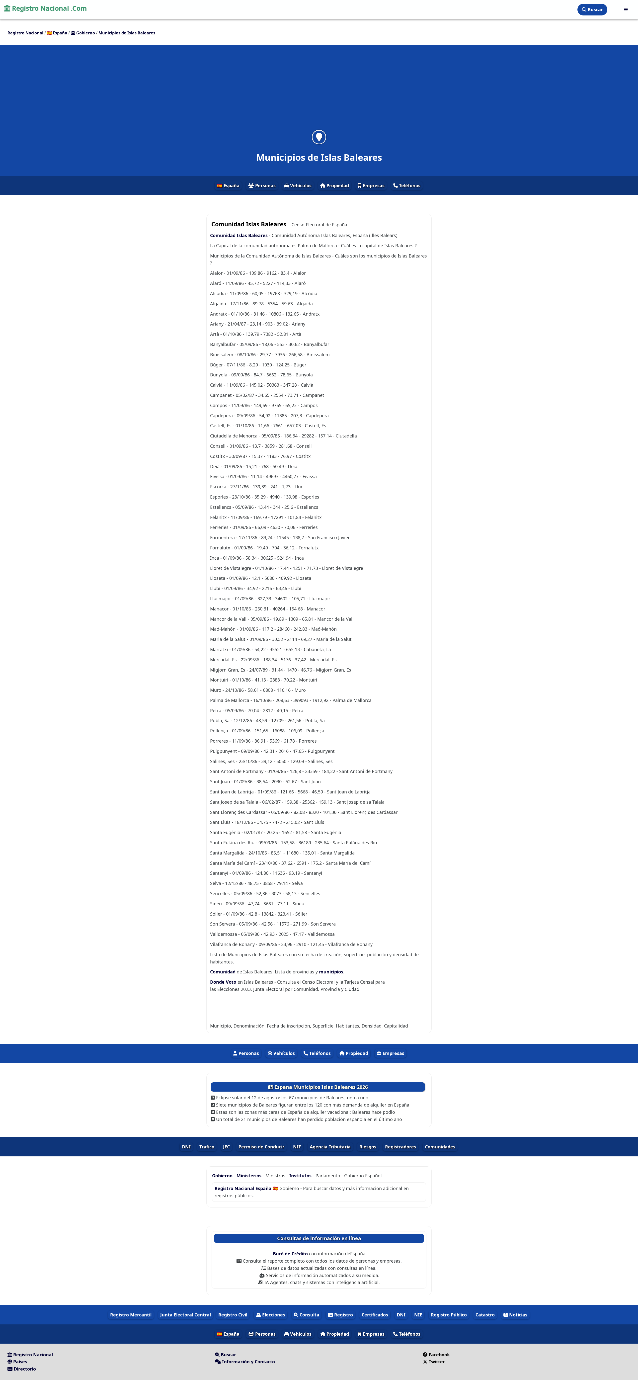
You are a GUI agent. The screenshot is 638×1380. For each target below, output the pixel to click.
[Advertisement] (319, 91)
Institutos (300, 1176)
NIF (297, 1147)
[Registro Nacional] (626, 9)
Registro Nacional (32, 1355)
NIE (418, 1315)
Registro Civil (232, 1315)
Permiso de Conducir (261, 1147)
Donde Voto (224, 982)
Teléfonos (409, 185)
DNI (186, 1147)
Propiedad (337, 185)
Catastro (485, 1315)
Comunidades (440, 1147)
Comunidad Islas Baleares (239, 235)
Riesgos (367, 1147)
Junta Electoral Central (185, 1315)
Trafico (206, 1147)
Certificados (375, 1315)
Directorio (24, 1369)
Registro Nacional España (244, 1188)
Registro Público (449, 1315)
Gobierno (222, 1176)
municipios (331, 972)
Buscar (594, 9)
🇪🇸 (57, 33)
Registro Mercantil (131, 1315)
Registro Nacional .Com (48, 8)
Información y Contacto (248, 1362)
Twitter (436, 1362)
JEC (226, 1147)
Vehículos (300, 185)
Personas (265, 185)
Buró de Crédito (291, 1254)
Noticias (517, 1315)
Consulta (308, 1315)
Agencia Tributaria (330, 1147)
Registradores (400, 1147)
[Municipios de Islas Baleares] (319, 137)
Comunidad (223, 972)
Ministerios (250, 1176)
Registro (343, 1315)
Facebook (439, 1355)
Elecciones (273, 1315)
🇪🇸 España (228, 185)
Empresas (373, 185)
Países (19, 1362)
